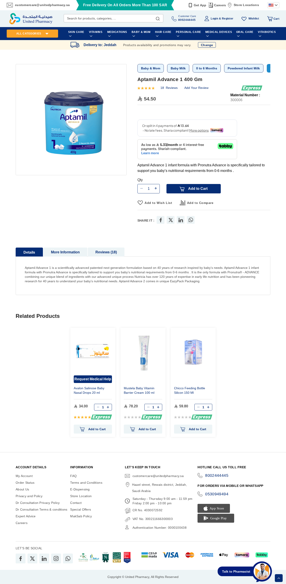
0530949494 (216, 494)
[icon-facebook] (20, 558)
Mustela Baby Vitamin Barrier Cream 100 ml (139, 390)
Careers (220, 5)
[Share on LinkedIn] (181, 219)
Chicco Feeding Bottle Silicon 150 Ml (189, 390)
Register (227, 18)
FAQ (73, 476)
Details (29, 252)
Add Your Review (196, 88)
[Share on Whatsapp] (191, 219)
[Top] (279, 578)
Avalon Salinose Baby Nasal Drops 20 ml (89, 390)
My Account (24, 476)
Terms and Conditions (86, 482)
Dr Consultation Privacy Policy (38, 503)
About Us (22, 489)
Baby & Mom (150, 68)
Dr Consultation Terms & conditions (41, 509)
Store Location (81, 496)
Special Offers (80, 509)
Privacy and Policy (29, 496)
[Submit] (157, 17)
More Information (65, 252)
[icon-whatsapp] (68, 558)
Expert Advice (26, 516)
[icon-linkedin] (44, 558)
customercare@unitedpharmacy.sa (42, 5)
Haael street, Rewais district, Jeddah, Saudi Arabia (159, 488)
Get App (200, 5)
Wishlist (253, 18)
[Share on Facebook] (160, 219)
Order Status (25, 482)
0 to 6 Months (206, 68)
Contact (76, 503)
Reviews (105, 252)
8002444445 (216, 475)
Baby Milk (178, 68)
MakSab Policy (81, 516)
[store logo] (31, 18)
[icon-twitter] (32, 558)
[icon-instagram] (56, 558)
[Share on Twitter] (170, 219)
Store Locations (246, 5)
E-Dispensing (80, 489)
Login (214, 18)
